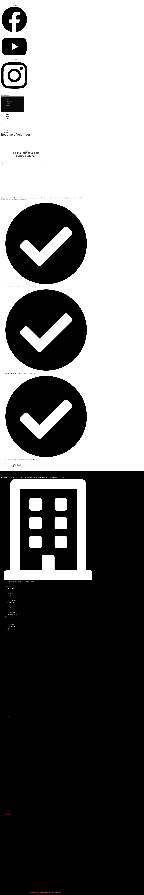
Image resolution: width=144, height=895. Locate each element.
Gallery (7, 116)
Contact (9, 107)
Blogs (7, 118)
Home (7, 113)
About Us (7, 114)
